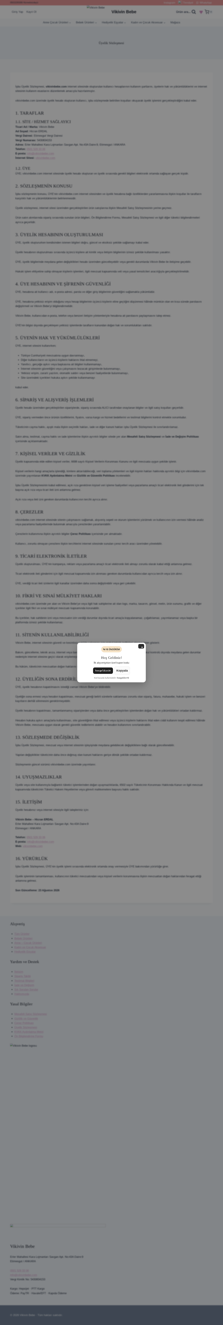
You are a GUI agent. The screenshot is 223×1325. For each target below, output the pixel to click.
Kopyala (122, 670)
